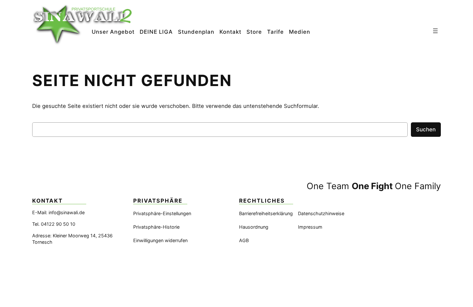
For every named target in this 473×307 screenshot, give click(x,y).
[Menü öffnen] (435, 31)
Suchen (426, 129)
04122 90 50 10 (58, 224)
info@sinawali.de (67, 212)
